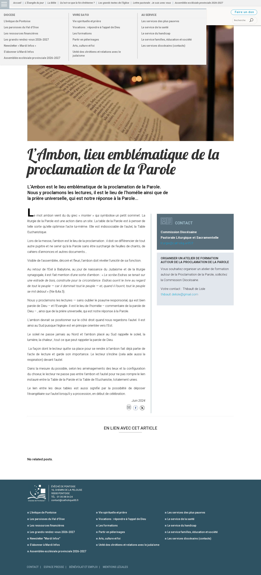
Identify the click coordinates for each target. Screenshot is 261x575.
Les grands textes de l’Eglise (113, 3)
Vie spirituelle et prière (87, 21)
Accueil (17, 3)
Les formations (82, 33)
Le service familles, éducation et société (166, 39)
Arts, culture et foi (84, 45)
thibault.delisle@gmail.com (179, 294)
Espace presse (54, 567)
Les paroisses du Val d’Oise (21, 27)
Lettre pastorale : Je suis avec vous (152, 3)
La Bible (52, 3)
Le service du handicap (155, 33)
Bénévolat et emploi (83, 567)
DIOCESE (9, 14)
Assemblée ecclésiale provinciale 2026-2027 (32, 57)
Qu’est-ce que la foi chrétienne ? (77, 3)
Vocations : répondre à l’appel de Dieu (96, 27)
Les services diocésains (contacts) (163, 45)
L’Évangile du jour (34, 3)
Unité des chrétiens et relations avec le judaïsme (97, 53)
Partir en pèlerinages (86, 39)
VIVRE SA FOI (81, 14)
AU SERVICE (148, 14)
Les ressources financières (21, 33)
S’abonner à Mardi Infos (19, 51)
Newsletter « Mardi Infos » (20, 45)
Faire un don (244, 12)
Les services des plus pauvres (160, 21)
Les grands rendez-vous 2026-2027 (26, 39)
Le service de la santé (154, 27)
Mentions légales (115, 567)
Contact (33, 567)
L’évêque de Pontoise (17, 21)
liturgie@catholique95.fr (177, 243)
